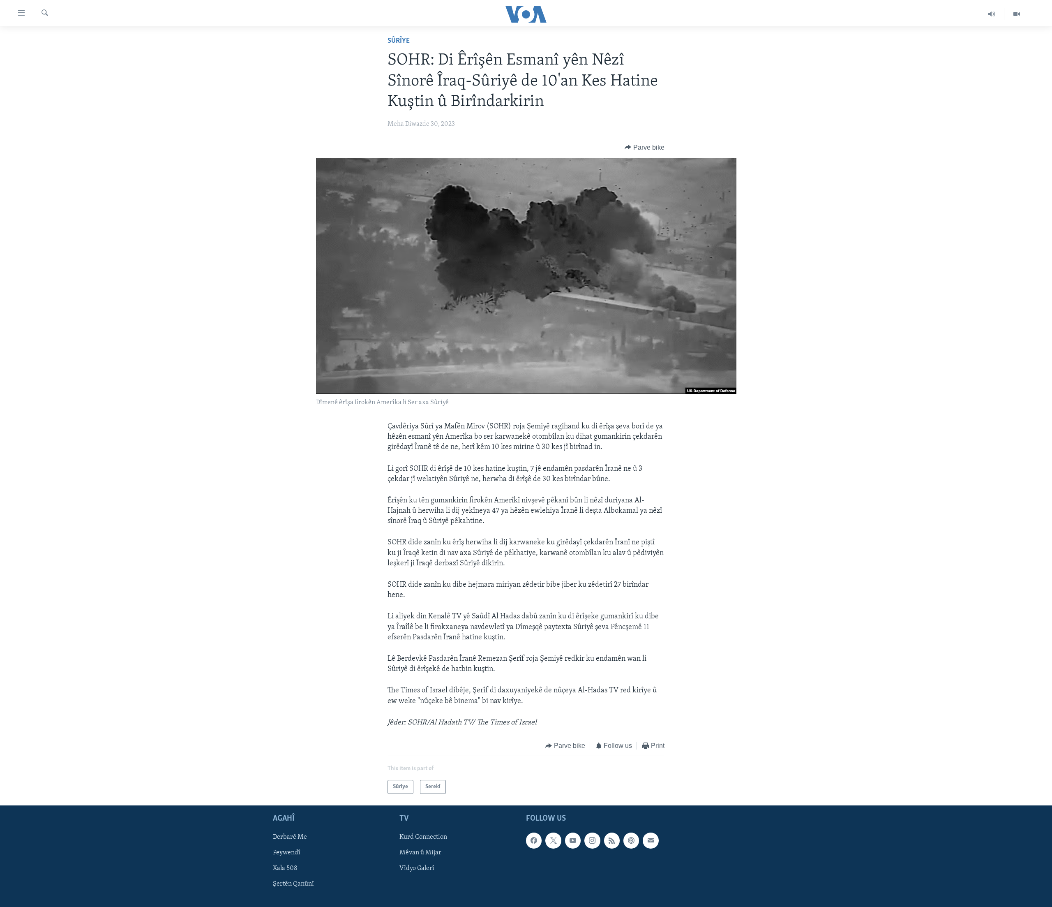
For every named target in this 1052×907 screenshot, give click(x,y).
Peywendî (286, 853)
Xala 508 (285, 868)
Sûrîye (399, 41)
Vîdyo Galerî (416, 868)
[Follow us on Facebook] (534, 841)
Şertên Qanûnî (293, 884)
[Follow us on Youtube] (573, 841)
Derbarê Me (290, 837)
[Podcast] (631, 841)
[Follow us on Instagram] (592, 841)
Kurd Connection (423, 837)
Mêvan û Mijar (420, 853)
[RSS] (612, 841)
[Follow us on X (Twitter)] (553, 841)
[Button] (644, 147)
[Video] (1016, 14)
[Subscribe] (650, 841)
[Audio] (991, 14)
